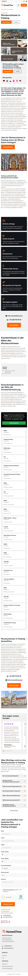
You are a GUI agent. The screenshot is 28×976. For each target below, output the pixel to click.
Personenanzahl (5, 872)
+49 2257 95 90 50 (15, 320)
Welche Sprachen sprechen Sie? (14, 800)
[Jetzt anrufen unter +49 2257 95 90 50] (24, 1)
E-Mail (2, 838)
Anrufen (16, 22)
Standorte (4, 955)
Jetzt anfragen (6, 22)
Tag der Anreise (5, 851)
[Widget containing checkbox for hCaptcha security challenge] (12, 897)
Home (2, 9)
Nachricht (3, 879)
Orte (5, 9)
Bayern (8, 9)
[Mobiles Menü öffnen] (18, 5)
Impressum (4, 964)
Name (2, 831)
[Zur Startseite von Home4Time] (7, 5)
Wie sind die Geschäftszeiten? (14, 776)
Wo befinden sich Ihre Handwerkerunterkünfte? (14, 805)
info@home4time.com (15, 316)
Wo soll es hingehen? (6, 865)
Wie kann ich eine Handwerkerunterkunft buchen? (14, 781)
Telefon (3, 844)
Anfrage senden (8, 904)
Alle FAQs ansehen (14, 810)
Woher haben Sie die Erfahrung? (14, 795)
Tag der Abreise (5, 858)
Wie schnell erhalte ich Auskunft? (14, 791)
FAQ (3, 958)
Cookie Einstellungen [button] (7, 968)
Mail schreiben (7, 71)
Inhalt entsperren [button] (14, 423)
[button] (3, 750)
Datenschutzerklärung (9, 889)
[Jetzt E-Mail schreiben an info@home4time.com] (26, 1)
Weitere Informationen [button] (14, 426)
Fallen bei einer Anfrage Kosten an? (14, 786)
